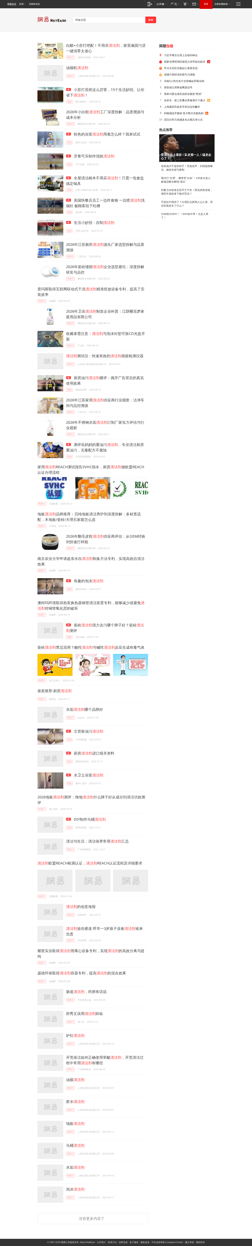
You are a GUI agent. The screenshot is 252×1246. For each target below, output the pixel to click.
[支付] (185, 4)
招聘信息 (123, 1242)
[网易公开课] (161, 4)
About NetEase (87, 1242)
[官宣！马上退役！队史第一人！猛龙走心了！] (187, 148)
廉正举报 (189, 1242)
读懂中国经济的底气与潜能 (179, 74)
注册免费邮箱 (221, 4)
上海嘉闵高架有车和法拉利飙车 (182, 106)
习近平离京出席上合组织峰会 (181, 55)
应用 (21, 4)
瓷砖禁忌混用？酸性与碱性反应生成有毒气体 (90, 647)
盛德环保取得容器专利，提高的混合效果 (81, 973)
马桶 (75, 1145)
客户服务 (134, 1242)
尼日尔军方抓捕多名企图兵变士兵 (183, 119)
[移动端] (150, 4)
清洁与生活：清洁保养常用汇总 (97, 841)
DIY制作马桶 (89, 819)
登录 (206, 4)
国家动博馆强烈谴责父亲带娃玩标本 (184, 61)
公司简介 (101, 1242)
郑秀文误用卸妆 (84, 1013)
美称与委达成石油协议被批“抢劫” (183, 94)
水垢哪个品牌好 (84, 709)
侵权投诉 (200, 1242)
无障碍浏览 (34, 4)
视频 (69, 101)
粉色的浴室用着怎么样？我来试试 (106, 134)
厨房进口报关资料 (93, 753)
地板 (75, 1123)
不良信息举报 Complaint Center (167, 1242)
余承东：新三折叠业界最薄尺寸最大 (184, 100)
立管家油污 (88, 731)
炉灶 (75, 1035)
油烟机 (77, 67)
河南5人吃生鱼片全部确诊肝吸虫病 (184, 81)
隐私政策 (145, 1242)
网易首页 (11, 4)
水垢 (75, 1167)
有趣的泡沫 (88, 580)
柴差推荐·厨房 (54, 690)
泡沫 (75, 1189)
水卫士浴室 (88, 775)
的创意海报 (81, 906)
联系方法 (112, 1242)
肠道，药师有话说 (86, 991)
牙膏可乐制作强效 (93, 156)
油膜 (75, 1079)
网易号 (70, 57)
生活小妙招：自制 (93, 222)
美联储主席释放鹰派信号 (178, 87)
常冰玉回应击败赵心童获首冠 (181, 68)
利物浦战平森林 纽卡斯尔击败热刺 (183, 113)
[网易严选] (174, 4)
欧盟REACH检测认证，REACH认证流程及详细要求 (89, 863)
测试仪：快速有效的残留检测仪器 (105, 355)
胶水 (75, 1101)
